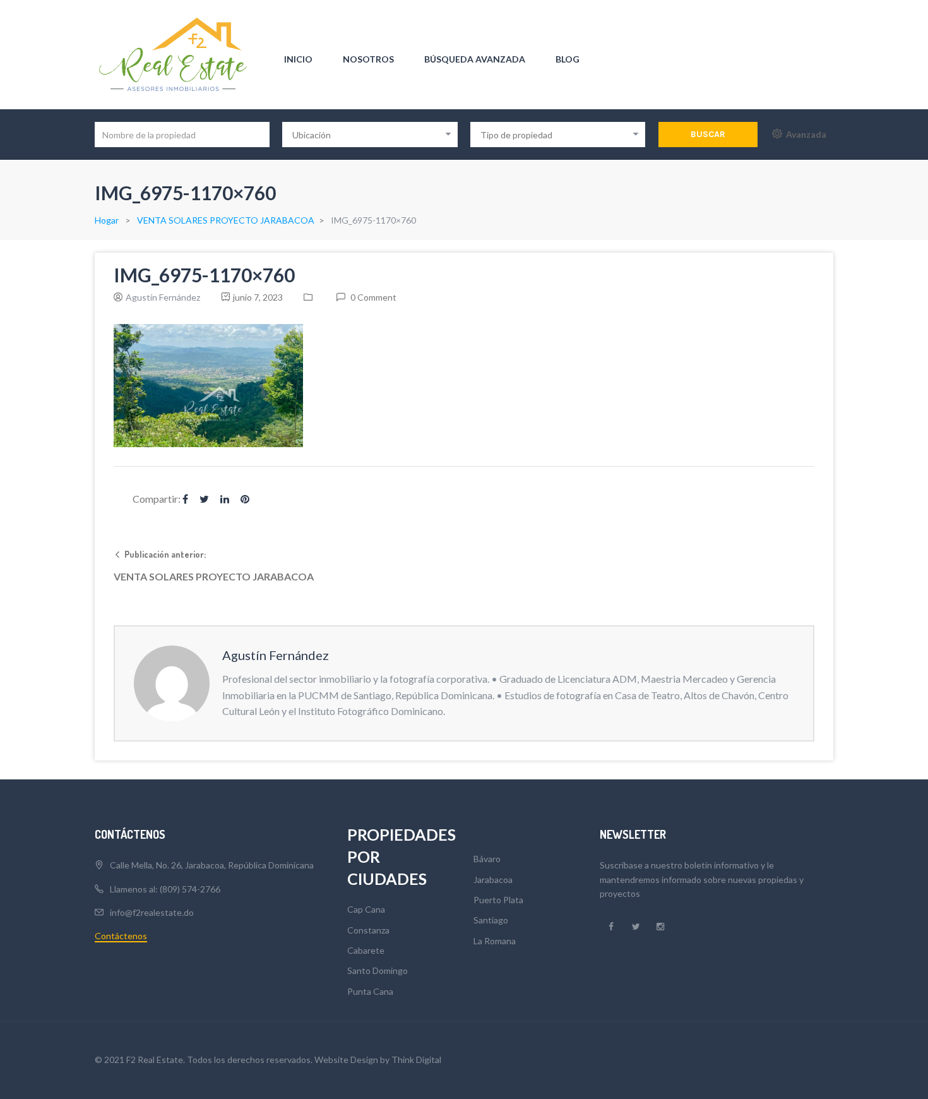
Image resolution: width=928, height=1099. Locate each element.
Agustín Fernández (163, 297)
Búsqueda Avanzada (474, 59)
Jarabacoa (493, 879)
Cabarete (365, 950)
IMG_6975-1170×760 (204, 274)
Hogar (107, 220)
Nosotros (368, 59)
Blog (568, 59)
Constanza (368, 930)
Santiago (490, 920)
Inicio (298, 59)
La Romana (494, 940)
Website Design (346, 1059)
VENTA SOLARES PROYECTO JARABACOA (225, 220)
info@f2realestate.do (152, 912)
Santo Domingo (377, 970)
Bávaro (487, 858)
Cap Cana (366, 909)
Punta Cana (370, 991)
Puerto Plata (498, 899)
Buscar (708, 134)
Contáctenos (121, 935)
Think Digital (416, 1059)
